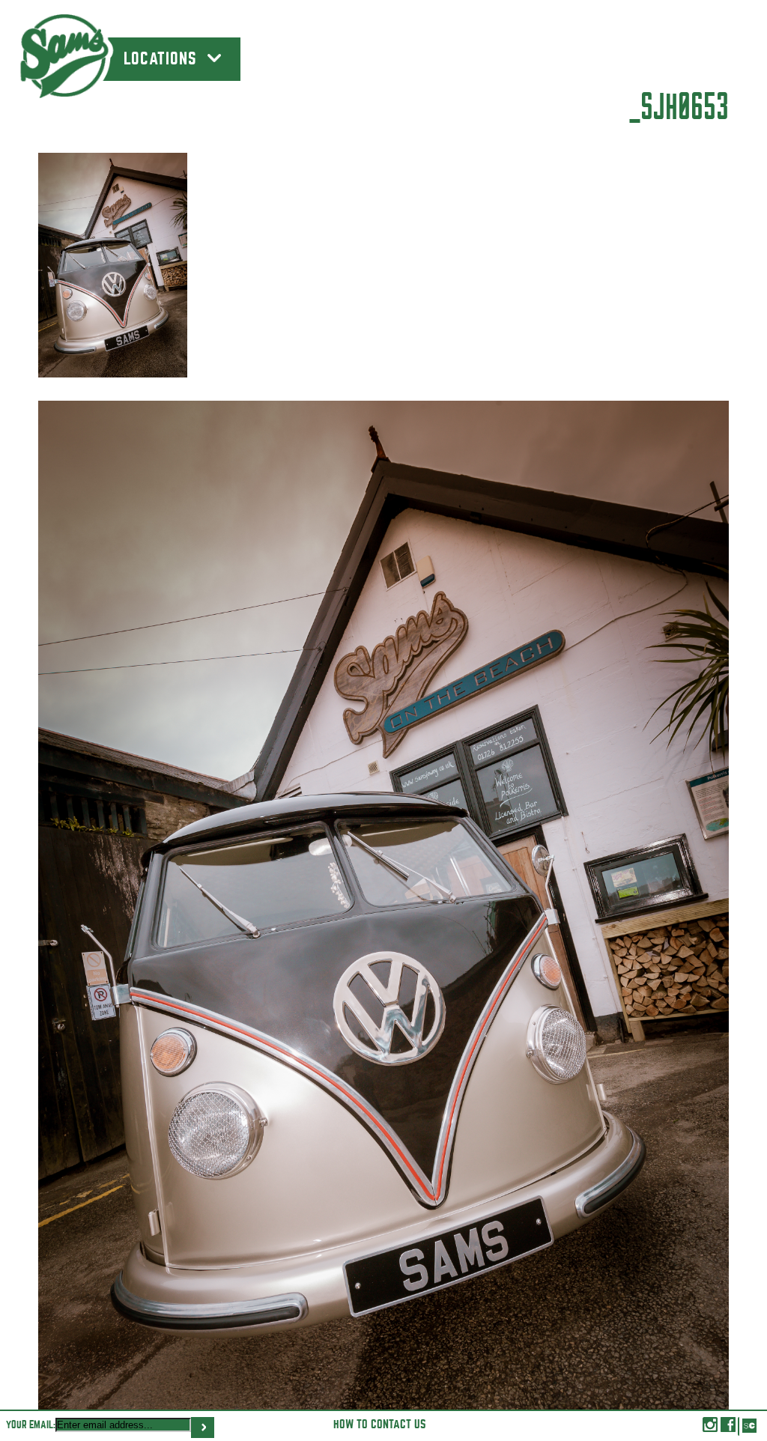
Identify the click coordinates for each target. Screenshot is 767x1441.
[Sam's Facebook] (728, 1428)
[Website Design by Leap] (749, 1426)
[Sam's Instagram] (710, 1428)
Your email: (30, 1425)
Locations (162, 59)
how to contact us (379, 1425)
